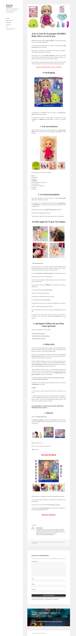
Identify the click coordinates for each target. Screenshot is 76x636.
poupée (35, 543)
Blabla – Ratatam (9, 20)
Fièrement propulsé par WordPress (39, 633)
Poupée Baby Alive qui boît (38, 333)
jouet (33, 543)
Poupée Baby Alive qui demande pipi (40, 336)
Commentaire (35, 561)
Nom (33, 578)
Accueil (7, 18)
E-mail (33, 584)
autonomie (59, 542)
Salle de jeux (8, 24)
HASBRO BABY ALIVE (42, 416)
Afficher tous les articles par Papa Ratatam (44, 534)
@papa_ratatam (56, 504)
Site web (34, 589)
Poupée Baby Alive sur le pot (38, 338)
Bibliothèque (8, 22)
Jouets (49, 542)
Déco (7, 26)
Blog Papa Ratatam (9, 6)
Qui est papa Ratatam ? (10, 28)
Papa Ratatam (43, 542)
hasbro (63, 542)
